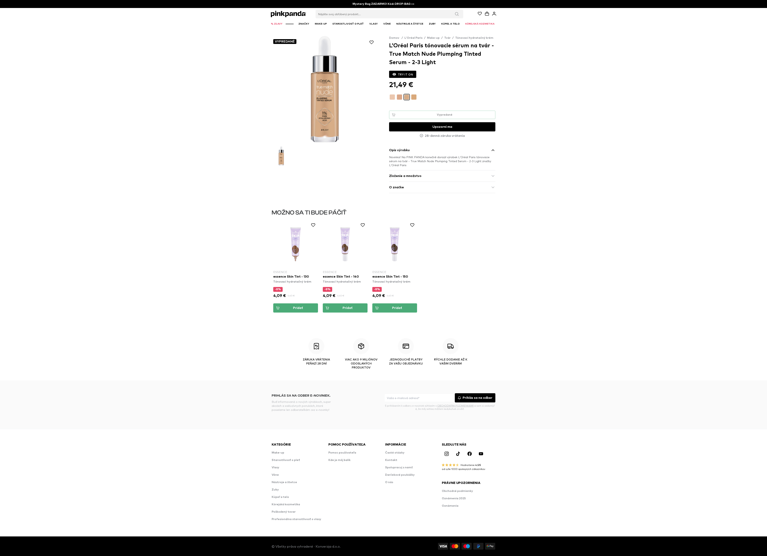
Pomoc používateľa (342, 452)
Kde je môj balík (339, 460)
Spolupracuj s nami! (399, 467)
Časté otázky (394, 452)
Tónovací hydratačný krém (474, 38)
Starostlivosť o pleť (286, 460)
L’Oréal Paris (413, 38)
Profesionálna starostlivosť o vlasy (296, 519)
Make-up (433, 38)
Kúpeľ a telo (280, 497)
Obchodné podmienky (457, 491)
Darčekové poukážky (400, 475)
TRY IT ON (405, 74)
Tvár (447, 38)
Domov (396, 38)
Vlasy (275, 467)
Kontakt (391, 460)
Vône (275, 475)
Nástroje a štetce (284, 482)
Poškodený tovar (284, 511)
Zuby (275, 489)
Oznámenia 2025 (454, 498)
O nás (389, 482)
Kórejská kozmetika (286, 504)
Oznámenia (450, 505)
